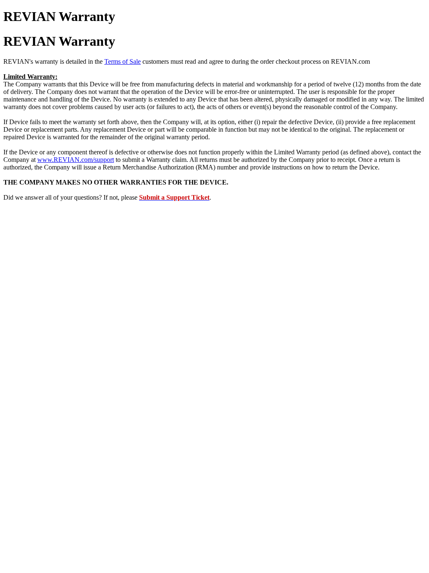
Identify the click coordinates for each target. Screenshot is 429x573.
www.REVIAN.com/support (75, 159)
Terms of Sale (122, 61)
